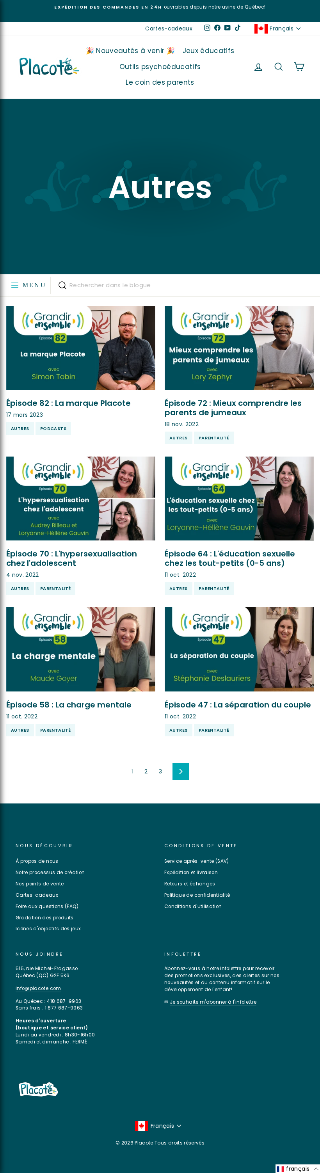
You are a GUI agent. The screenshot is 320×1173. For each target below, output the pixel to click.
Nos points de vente (40, 884)
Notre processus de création (50, 872)
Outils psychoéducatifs (160, 66)
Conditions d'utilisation (193, 906)
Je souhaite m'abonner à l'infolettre (213, 1002)
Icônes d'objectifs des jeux (48, 929)
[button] (298, 1168)
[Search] (62, 285)
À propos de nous (37, 861)
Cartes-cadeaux (168, 28)
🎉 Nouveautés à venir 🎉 (130, 50)
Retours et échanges (189, 884)
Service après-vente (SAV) (196, 861)
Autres (20, 428)
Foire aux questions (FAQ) (47, 906)
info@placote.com (38, 988)
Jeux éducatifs (209, 50)
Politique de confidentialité (197, 895)
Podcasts (53, 428)
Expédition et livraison (191, 872)
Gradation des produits (45, 918)
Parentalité (214, 438)
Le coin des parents (160, 82)
